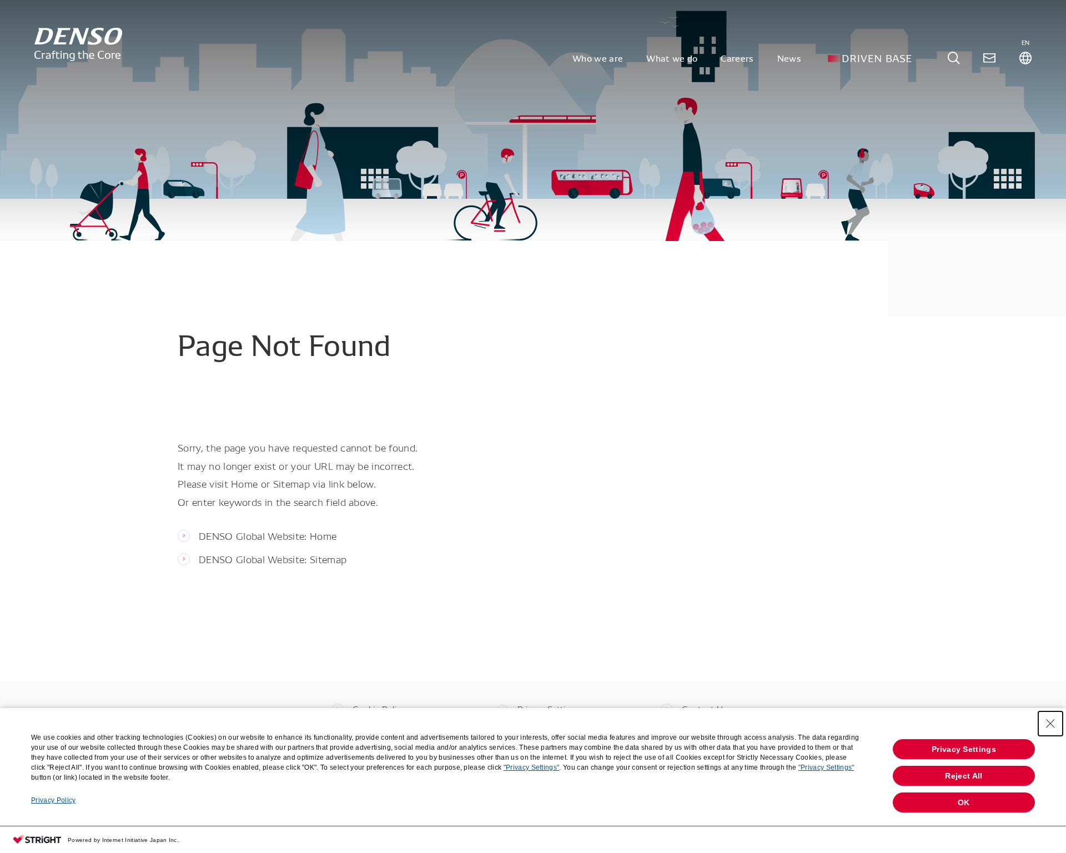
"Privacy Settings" (532, 767)
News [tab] (789, 58)
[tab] (954, 58)
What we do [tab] (671, 58)
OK (964, 802)
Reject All (963, 775)
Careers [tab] (737, 58)
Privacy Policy (53, 800)
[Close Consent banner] (1050, 723)
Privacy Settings (964, 749)
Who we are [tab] (597, 58)
